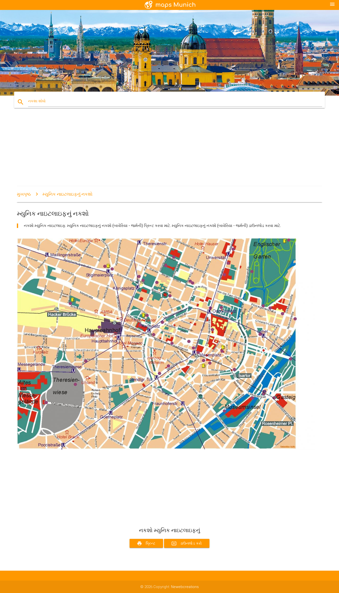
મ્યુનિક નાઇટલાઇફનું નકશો (67, 194)
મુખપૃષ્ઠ (24, 194)
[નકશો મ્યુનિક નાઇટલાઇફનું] (166, 448)
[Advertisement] (166, 151)
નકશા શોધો (37, 101)
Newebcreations (185, 587)
